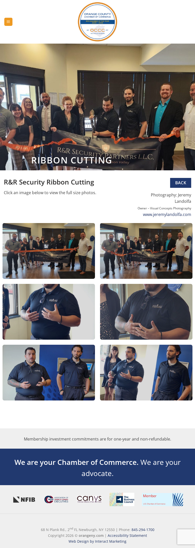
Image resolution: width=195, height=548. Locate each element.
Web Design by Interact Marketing (97, 541)
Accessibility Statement (127, 535)
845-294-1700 (143, 529)
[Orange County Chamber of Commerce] (97, 22)
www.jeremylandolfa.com (167, 214)
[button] (8, 22)
